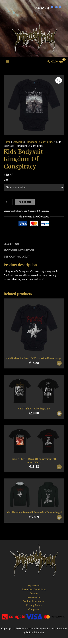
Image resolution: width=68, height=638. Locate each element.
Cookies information (34, 601)
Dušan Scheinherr (36, 632)
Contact (34, 593)
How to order (34, 597)
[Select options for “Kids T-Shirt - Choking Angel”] (59, 413)
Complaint (34, 609)
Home (7, 141)
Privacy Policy (34, 605)
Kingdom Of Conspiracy (39, 141)
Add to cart (25, 201)
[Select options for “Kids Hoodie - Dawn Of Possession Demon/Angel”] (59, 517)
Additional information (19, 250)
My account (34, 585)
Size (6, 179)
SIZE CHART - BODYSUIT (17, 256)
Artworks (18, 141)
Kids (25, 210)
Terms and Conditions (34, 589)
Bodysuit (18, 210)
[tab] (34, 244)
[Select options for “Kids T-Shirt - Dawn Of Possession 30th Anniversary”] (59, 467)
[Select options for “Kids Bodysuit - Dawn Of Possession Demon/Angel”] (59, 363)
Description (11, 243)
